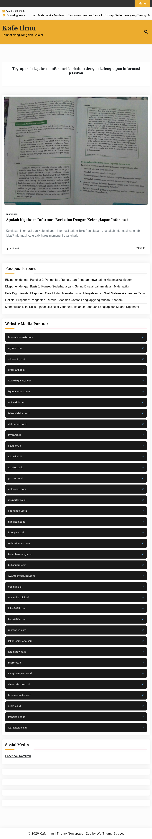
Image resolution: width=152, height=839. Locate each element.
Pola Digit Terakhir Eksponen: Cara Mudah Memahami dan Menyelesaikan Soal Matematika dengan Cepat (75, 293)
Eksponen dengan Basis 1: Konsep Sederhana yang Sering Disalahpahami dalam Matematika (67, 286)
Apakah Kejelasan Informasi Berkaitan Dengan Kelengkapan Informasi (67, 220)
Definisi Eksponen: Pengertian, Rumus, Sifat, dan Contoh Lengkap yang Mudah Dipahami (64, 300)
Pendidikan (11, 214)
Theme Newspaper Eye (74, 833)
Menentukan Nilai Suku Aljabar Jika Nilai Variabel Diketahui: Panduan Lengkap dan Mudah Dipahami (72, 306)
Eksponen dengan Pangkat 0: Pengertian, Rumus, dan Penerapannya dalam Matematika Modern (69, 279)
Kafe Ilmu (19, 28)
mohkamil (14, 248)
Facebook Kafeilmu (18, 756)
